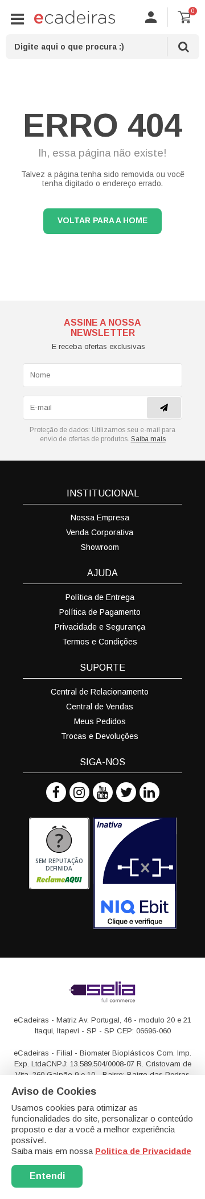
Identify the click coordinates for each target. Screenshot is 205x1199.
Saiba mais (148, 439)
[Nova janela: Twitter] (126, 792)
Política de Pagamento (100, 612)
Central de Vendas (99, 706)
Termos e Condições (99, 641)
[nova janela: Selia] (102, 991)
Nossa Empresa (100, 517)
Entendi (47, 1176)
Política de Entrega (99, 597)
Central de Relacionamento (100, 691)
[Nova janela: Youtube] (103, 792)
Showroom (100, 547)
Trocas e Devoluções (99, 736)
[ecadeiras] (74, 17)
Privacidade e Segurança (100, 626)
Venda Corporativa (99, 532)
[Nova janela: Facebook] (56, 792)
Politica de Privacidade (143, 1151)
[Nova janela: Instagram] (79, 792)
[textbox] (102, 46)
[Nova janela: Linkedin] (149, 792)
